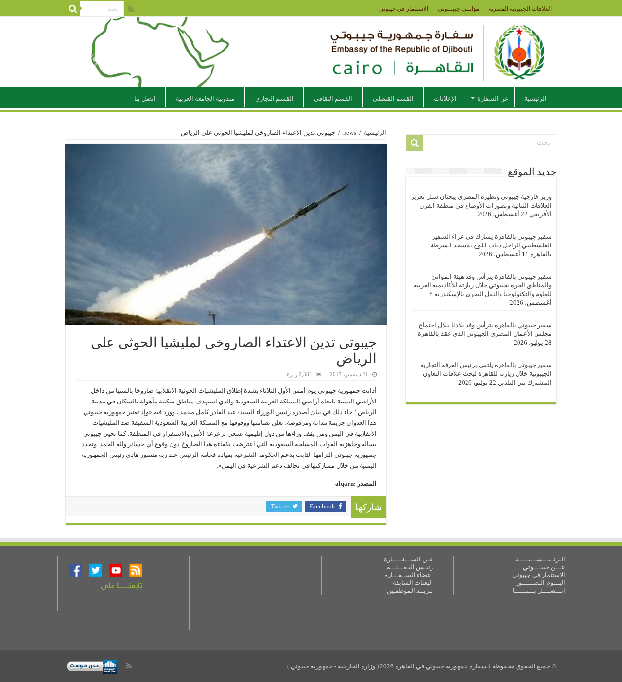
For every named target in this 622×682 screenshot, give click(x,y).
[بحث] (73, 8)
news (349, 132)
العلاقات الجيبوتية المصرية (520, 8)
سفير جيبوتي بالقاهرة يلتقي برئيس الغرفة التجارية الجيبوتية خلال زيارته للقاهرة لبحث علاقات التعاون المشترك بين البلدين (486, 373)
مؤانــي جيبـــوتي (458, 8)
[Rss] (131, 9)
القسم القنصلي (393, 98)
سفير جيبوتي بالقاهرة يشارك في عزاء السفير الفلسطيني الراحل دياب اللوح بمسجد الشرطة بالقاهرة (491, 245)
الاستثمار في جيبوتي (403, 8)
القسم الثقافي (333, 98)
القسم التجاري (274, 98)
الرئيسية (535, 98)
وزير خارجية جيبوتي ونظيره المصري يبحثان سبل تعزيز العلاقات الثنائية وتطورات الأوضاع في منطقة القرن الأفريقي (481, 205)
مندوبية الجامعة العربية (205, 98)
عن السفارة (493, 98)
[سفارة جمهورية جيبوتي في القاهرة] (311, 52)
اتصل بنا (145, 98)
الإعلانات (445, 98)
